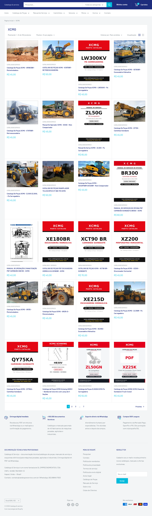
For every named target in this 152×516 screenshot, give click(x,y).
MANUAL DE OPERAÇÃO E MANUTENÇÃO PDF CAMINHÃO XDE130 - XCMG (22, 269)
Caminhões (58, 13)
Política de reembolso (91, 461)
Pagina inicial (8, 21)
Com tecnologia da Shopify (13, 509)
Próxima (139, 407)
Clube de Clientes (90, 490)
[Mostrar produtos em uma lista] (143, 35)
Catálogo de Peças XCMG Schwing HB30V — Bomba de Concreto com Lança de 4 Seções (57, 391)
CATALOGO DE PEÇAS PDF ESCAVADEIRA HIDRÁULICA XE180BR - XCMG (57, 269)
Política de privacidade (91, 465)
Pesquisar (87, 454)
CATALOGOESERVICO (13, 65)
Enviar (122, 481)
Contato (107, 13)
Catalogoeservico (49, 64)
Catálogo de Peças (19, 13)
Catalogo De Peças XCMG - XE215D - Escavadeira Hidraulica (91, 330)
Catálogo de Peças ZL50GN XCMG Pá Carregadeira (91, 390)
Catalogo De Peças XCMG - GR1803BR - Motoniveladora (21, 69)
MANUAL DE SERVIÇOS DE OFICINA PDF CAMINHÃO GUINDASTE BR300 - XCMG (128, 209)
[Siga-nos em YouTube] (77, 504)
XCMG (18, 21)
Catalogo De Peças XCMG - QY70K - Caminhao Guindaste (126, 129)
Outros (95, 13)
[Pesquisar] (109, 4)
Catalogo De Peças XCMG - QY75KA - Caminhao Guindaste (20, 390)
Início (6, 13)
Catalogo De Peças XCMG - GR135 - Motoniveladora (19, 310)
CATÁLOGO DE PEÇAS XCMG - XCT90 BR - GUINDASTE (93, 269)
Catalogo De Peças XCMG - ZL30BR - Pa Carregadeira (128, 312)
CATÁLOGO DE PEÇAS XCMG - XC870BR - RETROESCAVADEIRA (57, 69)
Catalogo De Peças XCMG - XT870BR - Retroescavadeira (20, 132)
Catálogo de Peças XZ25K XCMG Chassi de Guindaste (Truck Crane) (129, 390)
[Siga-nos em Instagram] (72, 504)
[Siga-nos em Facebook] (68, 504)
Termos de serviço (90, 468)
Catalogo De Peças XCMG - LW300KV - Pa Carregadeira (93, 89)
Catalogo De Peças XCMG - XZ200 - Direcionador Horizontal (126, 269)
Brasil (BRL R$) (11, 500)
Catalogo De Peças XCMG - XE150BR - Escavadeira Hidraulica (127, 71)
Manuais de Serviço (90, 483)
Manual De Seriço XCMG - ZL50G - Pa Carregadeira (91, 149)
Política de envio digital (92, 472)
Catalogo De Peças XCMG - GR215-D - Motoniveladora (56, 312)
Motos (83, 13)
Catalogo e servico (49, 265)
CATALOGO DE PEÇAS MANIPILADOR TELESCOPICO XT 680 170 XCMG (56, 189)
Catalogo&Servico (49, 185)
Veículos (72, 13)
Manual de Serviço (40, 13)
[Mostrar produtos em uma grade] (139, 35)
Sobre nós (87, 487)
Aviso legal (87, 476)
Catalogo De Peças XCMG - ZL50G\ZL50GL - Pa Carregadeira (22, 195)
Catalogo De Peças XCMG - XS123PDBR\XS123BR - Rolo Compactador (93, 184)
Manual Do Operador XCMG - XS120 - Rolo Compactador (57, 126)
